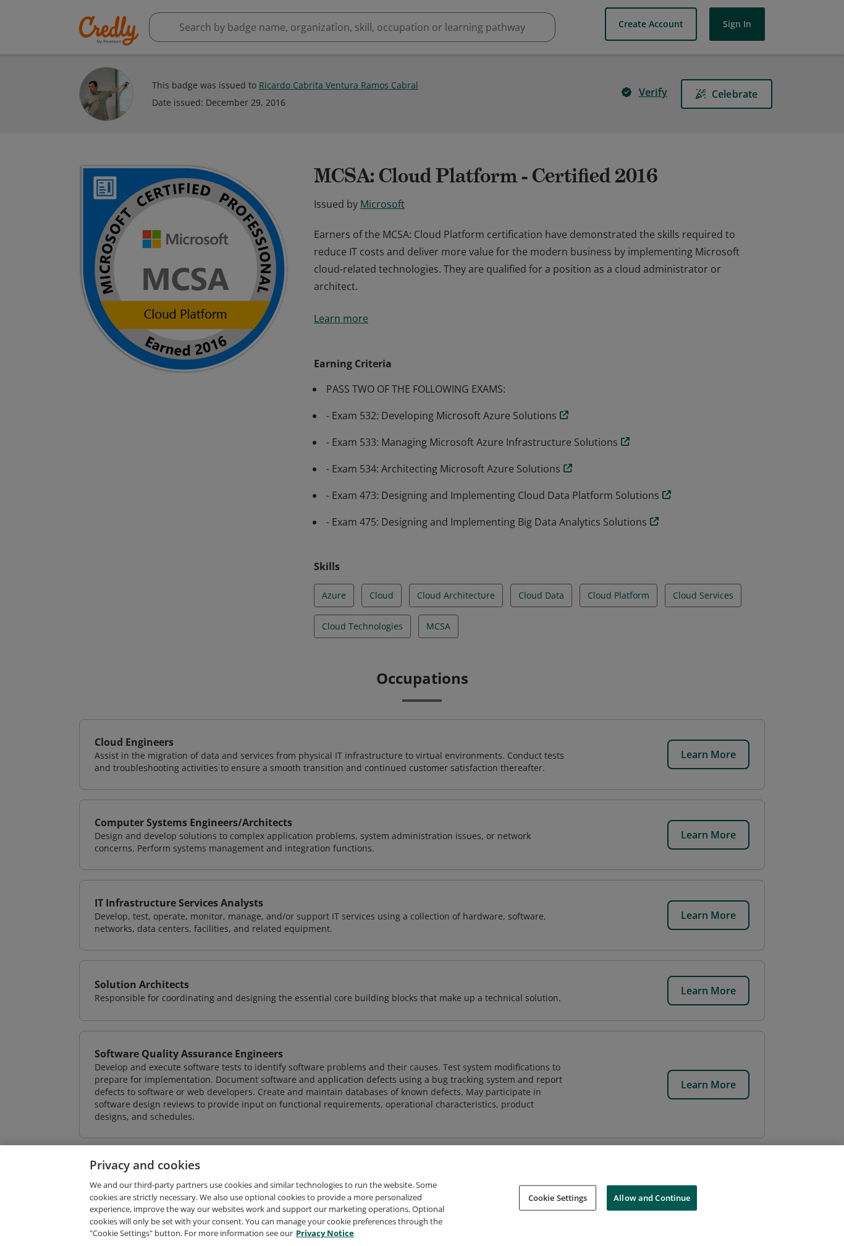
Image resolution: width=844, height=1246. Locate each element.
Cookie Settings (558, 1197)
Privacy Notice (325, 1233)
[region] (422, 1195)
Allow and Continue (652, 1197)
